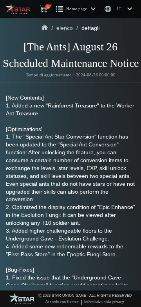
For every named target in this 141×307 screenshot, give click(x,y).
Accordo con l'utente (62, 302)
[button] (76, 9)
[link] (45, 28)
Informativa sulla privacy (104, 302)
